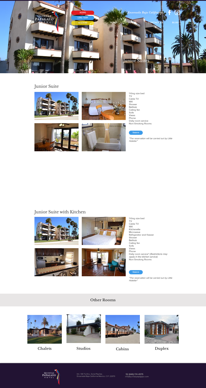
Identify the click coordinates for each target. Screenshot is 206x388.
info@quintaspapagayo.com (137, 376)
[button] (56, 106)
